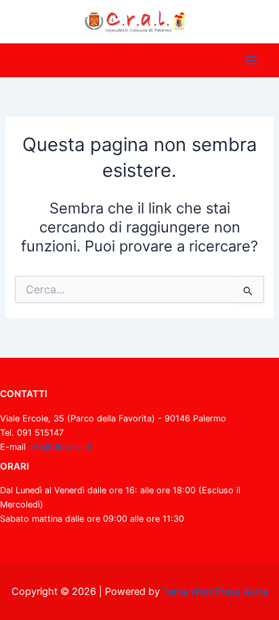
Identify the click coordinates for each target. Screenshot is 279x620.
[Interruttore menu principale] (251, 60)
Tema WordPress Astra (215, 591)
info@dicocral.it (60, 447)
